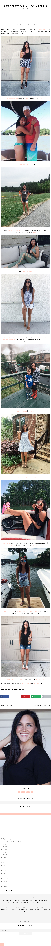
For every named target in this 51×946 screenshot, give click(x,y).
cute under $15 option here (42, 337)
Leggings (24, 411)
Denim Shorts (10, 679)
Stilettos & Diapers (25, 6)
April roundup (37, 683)
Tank (26, 98)
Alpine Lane (32, 921)
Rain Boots (31, 411)
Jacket (19, 411)
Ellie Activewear (27, 271)
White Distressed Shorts (9, 337)
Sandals (35, 232)
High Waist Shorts (21, 611)
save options (35, 477)
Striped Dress (15, 477)
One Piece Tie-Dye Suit (8, 611)
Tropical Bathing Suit (22, 164)
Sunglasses (12, 339)
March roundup (26, 683)
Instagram (36, 22)
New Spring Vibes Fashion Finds (14, 841)
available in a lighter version (15, 230)
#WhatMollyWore (16, 22)
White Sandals (40, 679)
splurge (28, 477)
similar (42, 98)
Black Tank (18, 679)
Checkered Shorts (12, 98)
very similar (36, 545)
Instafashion (27, 22)
